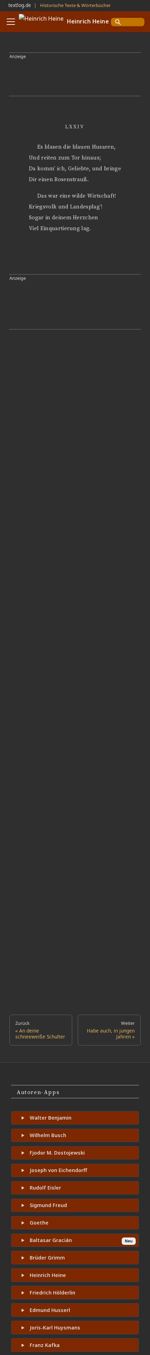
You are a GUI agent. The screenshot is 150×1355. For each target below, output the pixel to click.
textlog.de (19, 5)
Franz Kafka (45, 1345)
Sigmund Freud (48, 1205)
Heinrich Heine (48, 1275)
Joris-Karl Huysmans (55, 1327)
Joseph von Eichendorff (58, 1170)
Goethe (39, 1222)
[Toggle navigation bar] (11, 21)
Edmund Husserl (50, 1310)
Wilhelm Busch (48, 1135)
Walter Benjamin (51, 1117)
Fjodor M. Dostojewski (57, 1152)
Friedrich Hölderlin (52, 1292)
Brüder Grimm (47, 1257)
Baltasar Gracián (51, 1240)
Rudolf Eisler (45, 1187)
